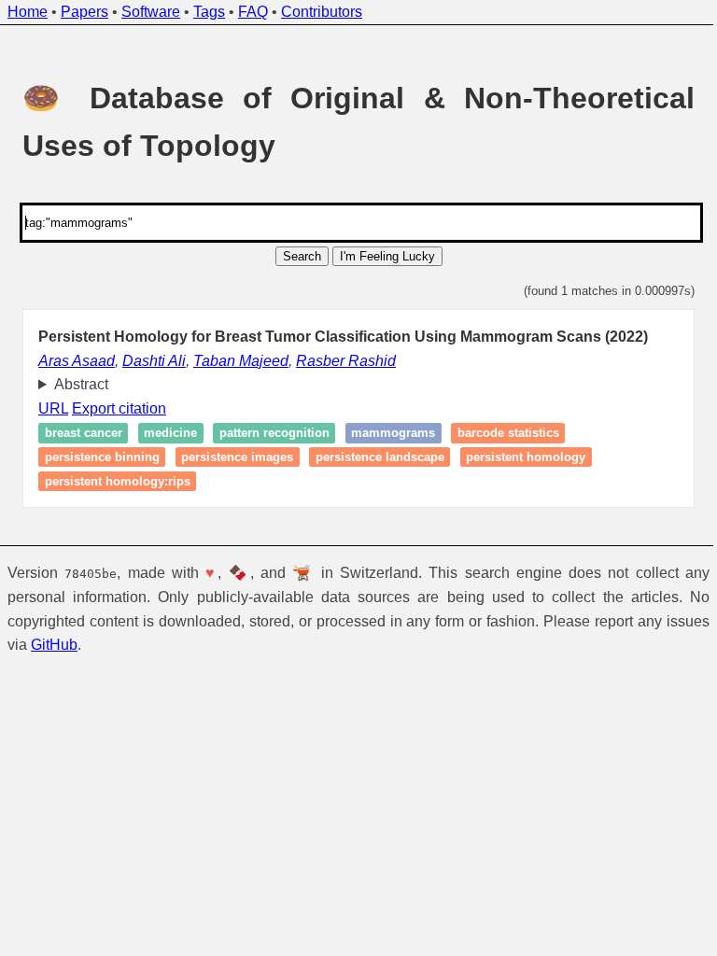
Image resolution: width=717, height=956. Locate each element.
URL (47, 408)
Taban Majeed (240, 361)
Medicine (163, 434)
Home (27, 12)
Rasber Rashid (346, 361)
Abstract (74, 384)
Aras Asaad (76, 361)
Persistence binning (94, 457)
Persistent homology (519, 457)
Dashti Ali (154, 361)
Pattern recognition (267, 434)
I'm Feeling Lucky (387, 256)
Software (150, 12)
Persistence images (231, 457)
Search (302, 256)
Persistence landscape (372, 457)
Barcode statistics (501, 434)
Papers (84, 12)
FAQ (253, 12)
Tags (209, 12)
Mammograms (386, 434)
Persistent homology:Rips (110, 481)
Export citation (112, 408)
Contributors (321, 12)
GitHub (100, 645)
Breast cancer (76, 434)
